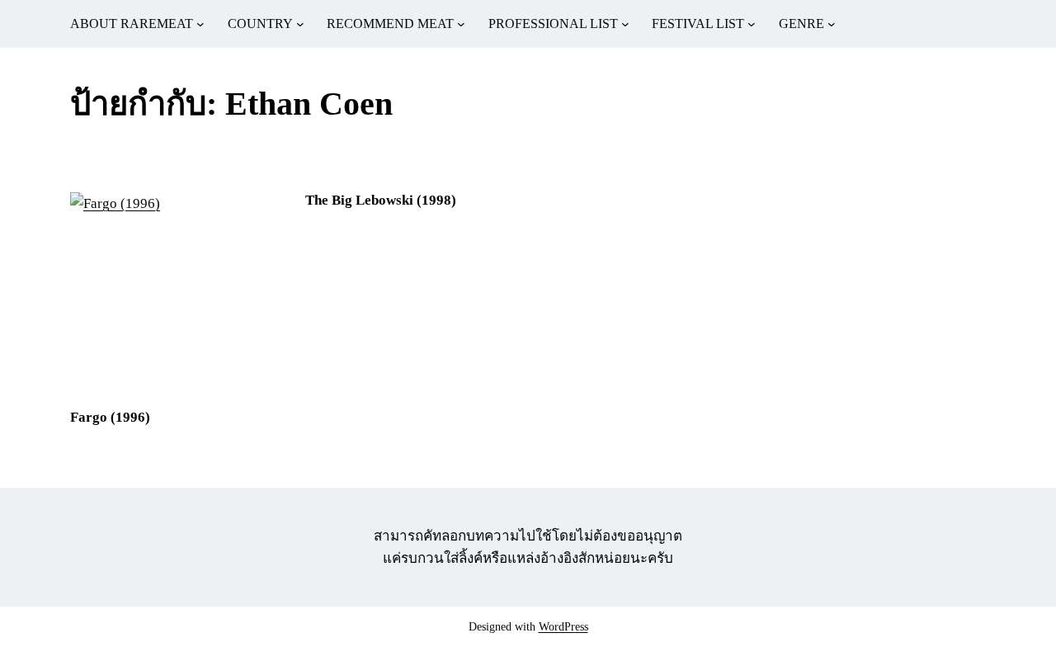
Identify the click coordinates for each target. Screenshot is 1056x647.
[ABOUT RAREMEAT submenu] (200, 24)
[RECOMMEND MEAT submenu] (461, 24)
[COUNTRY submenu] (300, 24)
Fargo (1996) (110, 417)
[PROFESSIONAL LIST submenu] (625, 24)
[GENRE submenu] (831, 24)
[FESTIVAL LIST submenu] (751, 24)
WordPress (563, 627)
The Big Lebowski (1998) (380, 200)
